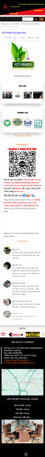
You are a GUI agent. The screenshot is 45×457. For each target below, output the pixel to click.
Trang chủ (5, 24)
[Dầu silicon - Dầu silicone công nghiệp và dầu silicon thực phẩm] (18, 95)
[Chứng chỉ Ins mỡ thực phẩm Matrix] (28, 123)
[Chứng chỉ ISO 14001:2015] (38, 124)
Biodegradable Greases (22, 76)
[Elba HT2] (7, 250)
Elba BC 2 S (17, 314)
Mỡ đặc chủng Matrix (30, 24)
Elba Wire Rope (18, 283)
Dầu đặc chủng (22, 413)
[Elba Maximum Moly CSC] (7, 302)
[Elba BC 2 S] (7, 315)
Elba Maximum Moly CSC (22, 301)
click (34, 202)
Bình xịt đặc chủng (22, 405)
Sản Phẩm (15, 24)
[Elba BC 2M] (7, 266)
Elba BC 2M (17, 265)
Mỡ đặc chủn (22, 409)
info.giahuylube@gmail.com (22, 362)
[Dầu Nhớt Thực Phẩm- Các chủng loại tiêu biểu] (7, 95)
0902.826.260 (29, 205)
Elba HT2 (16, 249)
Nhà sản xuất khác (21, 417)
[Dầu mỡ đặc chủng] (30, 417)
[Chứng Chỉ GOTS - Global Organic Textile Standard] (7, 123)
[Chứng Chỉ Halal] (18, 122)
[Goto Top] (26, 454)
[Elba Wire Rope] (7, 284)
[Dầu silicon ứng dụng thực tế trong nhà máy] (38, 95)
